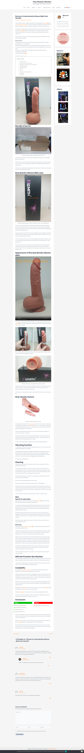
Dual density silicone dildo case (26, 63)
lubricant (38, 500)
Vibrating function (23, 67)
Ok (65, 751)
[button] (29, 7)
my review (21, 30)
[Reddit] (66, 7)
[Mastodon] (65, 7)
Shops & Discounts (47, 7)
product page (31, 423)
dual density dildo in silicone (25, 569)
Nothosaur (20, 622)
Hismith (45, 23)
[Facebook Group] (68, 7)
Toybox (53, 7)
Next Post (51, 633)
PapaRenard (24, 658)
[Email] (67, 7)
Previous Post (16, 633)
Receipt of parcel (23, 61)
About (28, 7)
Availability (22, 73)
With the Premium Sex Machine (26, 71)
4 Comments (17, 20)
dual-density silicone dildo (22, 24)
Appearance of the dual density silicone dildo (28, 64)
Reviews (33, 7)
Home (24, 7)
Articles (39, 7)
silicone (16, 323)
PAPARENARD (22, 591)
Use (20, 70)
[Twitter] (64, 7)
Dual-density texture (23, 66)
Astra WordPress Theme (52, 748)
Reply (50, 657)
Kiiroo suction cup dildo (27, 526)
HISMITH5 (24, 587)
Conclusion (22, 74)
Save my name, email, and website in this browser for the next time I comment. (31, 731)
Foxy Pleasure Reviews (42, 2)
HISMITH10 (47, 587)
